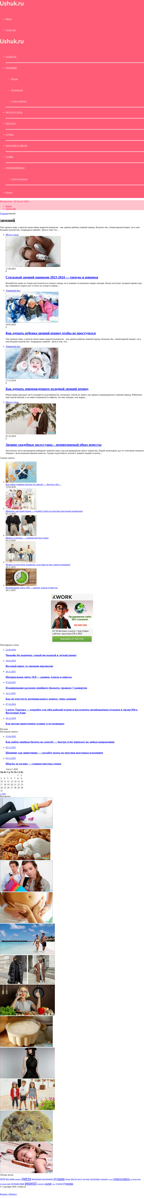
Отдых (10, 134)
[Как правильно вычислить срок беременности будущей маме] (26, 922)
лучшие (59, 1179)
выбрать (18, 1179)
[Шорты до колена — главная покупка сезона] (21, 535)
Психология (17, 90)
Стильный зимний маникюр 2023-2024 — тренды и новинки (52, 277)
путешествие (135, 1179)
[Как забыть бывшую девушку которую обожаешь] (26, 891)
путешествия (17, 1183)
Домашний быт (15, 168)
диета (26, 1178)
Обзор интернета (19, 179)
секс (53, 1184)
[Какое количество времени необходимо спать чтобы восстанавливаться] (26, 1172)
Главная (4, 213)
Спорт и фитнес (19, 101)
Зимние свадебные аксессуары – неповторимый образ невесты (54, 444)
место (79, 1179)
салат (48, 1183)
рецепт (31, 1183)
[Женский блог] (12, 5)
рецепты (40, 1184)
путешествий (5, 1184)
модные (86, 1179)
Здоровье (11, 68)
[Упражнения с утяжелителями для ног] (26, 828)
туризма (68, 1183)
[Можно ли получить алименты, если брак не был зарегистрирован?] (20, 562)
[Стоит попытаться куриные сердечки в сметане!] (26, 1141)
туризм (59, 1183)
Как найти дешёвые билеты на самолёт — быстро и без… (33, 484)
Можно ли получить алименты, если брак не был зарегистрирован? (38, 564)
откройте (104, 1179)
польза (111, 1179)
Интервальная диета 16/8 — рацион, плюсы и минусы (32, 587)
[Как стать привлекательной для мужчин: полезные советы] (27, 1015)
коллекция (47, 1179)
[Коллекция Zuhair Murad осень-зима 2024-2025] (27, 1078)
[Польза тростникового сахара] (25, 859)
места (74, 1179)
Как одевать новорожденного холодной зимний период (47, 389)
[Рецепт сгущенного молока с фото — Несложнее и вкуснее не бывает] (26, 1046)
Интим (14, 79)
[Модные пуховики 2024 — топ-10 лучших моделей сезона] (27, 983)
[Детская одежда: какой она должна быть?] (27, 1109)
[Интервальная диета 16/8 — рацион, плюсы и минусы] (21, 585)
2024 (2, 1179)
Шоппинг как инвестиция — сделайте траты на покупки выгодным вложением (44, 511)
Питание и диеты (16, 146)
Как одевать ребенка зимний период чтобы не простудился (51, 333)
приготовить (121, 1179)
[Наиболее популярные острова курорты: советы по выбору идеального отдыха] (27, 954)
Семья (9, 157)
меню (67, 1179)
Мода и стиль (14, 112)
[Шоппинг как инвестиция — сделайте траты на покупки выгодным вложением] (21, 508)
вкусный (10, 1179)
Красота (11, 123)
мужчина (95, 1179)
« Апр (3, 793)
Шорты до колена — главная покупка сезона (27, 538)
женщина (37, 1179)
